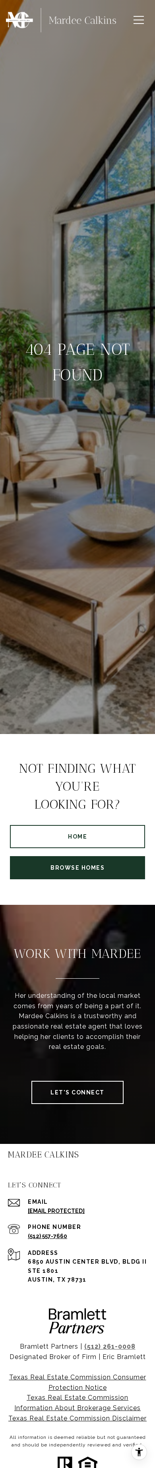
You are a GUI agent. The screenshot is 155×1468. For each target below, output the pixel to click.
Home (77, 836)
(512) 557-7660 (47, 1236)
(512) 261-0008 (110, 1346)
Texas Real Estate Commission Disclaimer (77, 1418)
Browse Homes (77, 868)
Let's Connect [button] (77, 1092)
